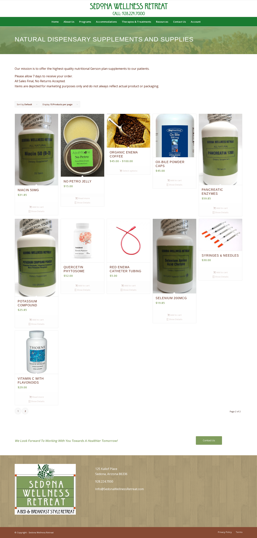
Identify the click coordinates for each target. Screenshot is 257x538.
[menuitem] (55, 21)
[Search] (205, 21)
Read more (84, 198)
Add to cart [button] (38, 206)
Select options (129, 170)
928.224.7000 (104, 481)
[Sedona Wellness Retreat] (128, 8)
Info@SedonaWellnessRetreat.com (119, 489)
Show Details (37, 211)
